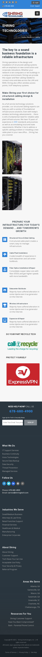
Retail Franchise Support (12, 521)
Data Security (7, 464)
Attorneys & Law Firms (11, 518)
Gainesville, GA (34, 590)
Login (36, 2)
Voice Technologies (10, 457)
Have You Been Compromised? (21, 622)
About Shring (7, 552)
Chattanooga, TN (32, 607)
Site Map (34, 652)
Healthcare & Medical (11, 528)
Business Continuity (10, 454)
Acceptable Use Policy (11, 562)
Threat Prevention (10, 467)
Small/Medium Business (12, 514)
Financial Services (9, 524)
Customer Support (10, 555)
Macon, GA (35, 593)
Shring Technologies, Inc (26, 640)
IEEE (16, 122)
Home (24, 37)
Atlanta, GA (35, 586)
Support (37, 6)
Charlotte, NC (34, 603)
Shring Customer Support (21, 618)
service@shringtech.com (18, 492)
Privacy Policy (24, 652)
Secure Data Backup (10, 461)
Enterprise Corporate (11, 535)
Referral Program (9, 569)
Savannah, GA (34, 597)
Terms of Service (11, 652)
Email (32, 6)
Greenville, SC (34, 600)
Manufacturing (8, 531)
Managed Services (9, 471)
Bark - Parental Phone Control (21, 625)
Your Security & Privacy (12, 566)
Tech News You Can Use (12, 559)
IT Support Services (10, 450)
